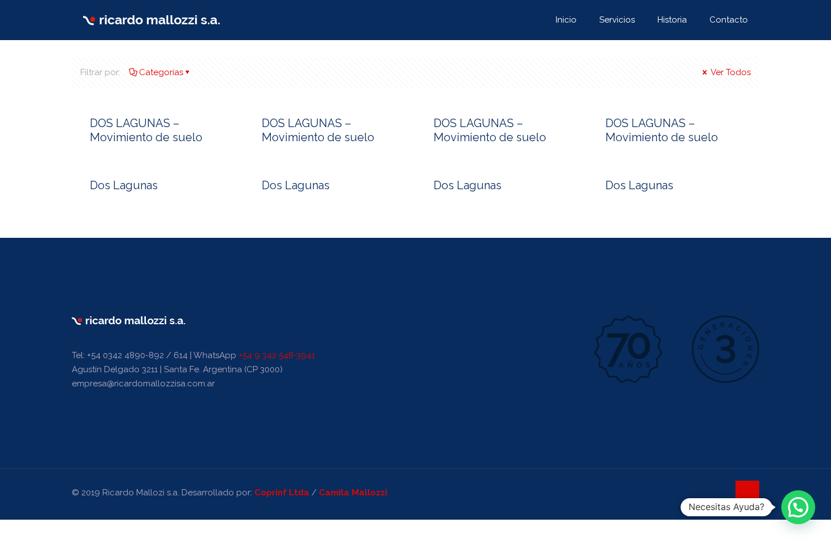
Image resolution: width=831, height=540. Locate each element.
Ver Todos (730, 72)
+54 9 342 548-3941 (277, 355)
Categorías (161, 72)
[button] (798, 507)
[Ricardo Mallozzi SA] (151, 20)
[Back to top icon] (747, 492)
